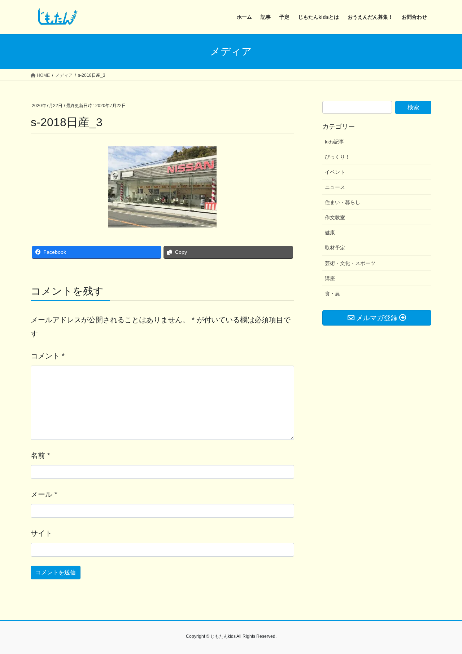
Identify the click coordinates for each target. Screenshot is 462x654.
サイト (41, 533)
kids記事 (334, 142)
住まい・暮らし (342, 202)
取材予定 (335, 248)
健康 (330, 232)
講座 (330, 278)
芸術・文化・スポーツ (350, 263)
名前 (40, 455)
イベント (335, 172)
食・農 (332, 293)
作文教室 (335, 217)
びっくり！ (337, 157)
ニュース (335, 187)
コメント (48, 356)
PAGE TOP (444, 628)
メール (44, 494)
